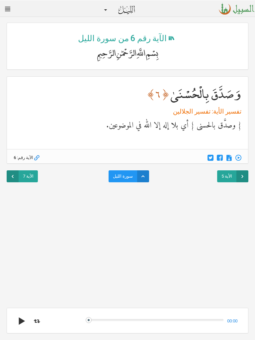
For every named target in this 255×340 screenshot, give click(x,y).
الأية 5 (226, 176)
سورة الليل (123, 176)
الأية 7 (28, 176)
